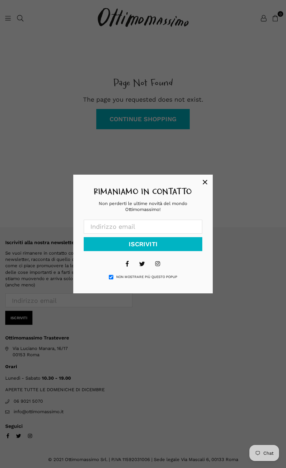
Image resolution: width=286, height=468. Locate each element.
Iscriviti (143, 244)
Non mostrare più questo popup (146, 277)
